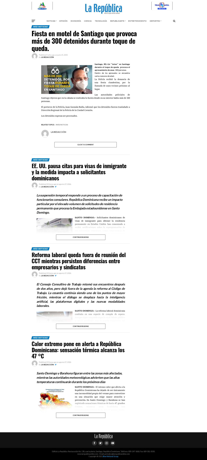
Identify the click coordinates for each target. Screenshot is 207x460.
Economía (76, 21)
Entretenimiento (137, 21)
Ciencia (88, 21)
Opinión (63, 21)
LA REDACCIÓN (47, 57)
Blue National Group (110, 456)
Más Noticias (62, 125)
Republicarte (117, 21)
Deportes (155, 21)
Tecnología (101, 21)
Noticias (51, 21)
